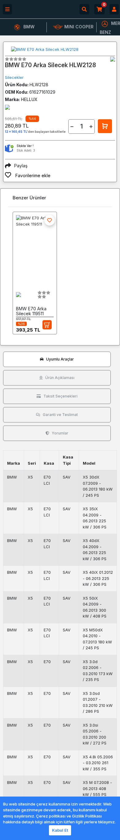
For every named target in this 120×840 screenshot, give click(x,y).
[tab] (57, 359)
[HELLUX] (112, 59)
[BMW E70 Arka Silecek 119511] (35, 249)
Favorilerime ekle (32, 175)
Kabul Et (60, 830)
